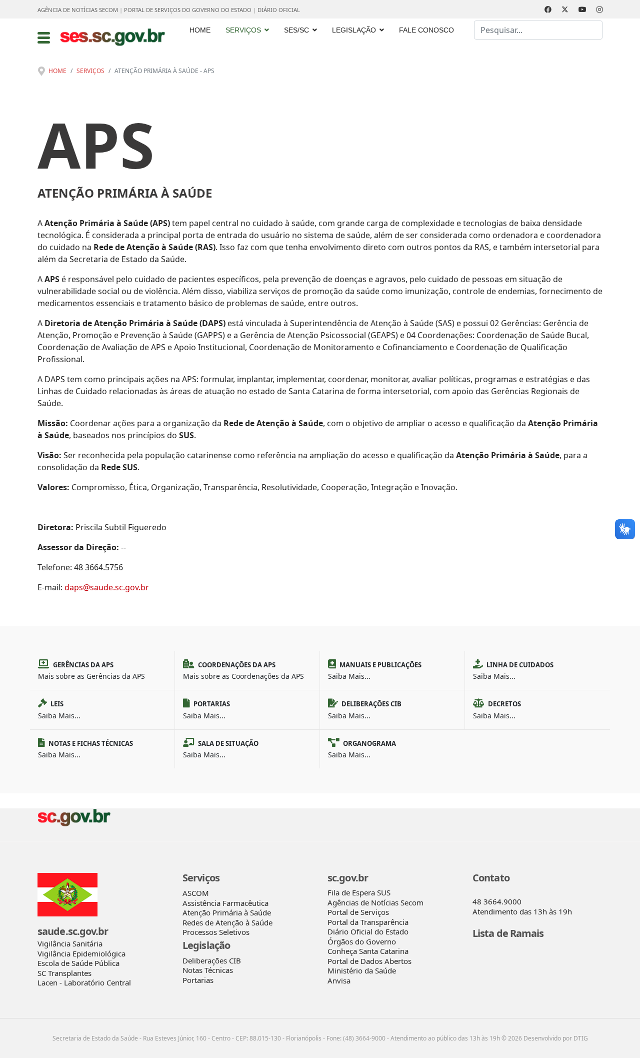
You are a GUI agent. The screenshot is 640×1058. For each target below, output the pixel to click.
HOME (200, 30)
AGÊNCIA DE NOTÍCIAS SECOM (78, 10)
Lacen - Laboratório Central (84, 982)
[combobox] (538, 30)
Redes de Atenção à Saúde (227, 922)
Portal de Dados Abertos (370, 961)
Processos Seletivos (216, 932)
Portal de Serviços (358, 912)
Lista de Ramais (508, 933)
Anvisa (339, 980)
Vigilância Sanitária (70, 943)
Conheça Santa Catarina (368, 951)
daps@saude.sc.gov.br (106, 587)
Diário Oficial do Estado (368, 931)
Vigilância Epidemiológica (82, 953)
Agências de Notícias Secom (376, 902)
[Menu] (44, 38)
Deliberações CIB (211, 960)
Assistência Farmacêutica (225, 903)
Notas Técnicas (207, 970)
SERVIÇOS (243, 30)
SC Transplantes (65, 973)
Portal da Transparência (368, 922)
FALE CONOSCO (426, 30)
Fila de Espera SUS (359, 892)
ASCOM (195, 893)
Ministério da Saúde (362, 970)
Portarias (198, 980)
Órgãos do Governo (362, 941)
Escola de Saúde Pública (79, 963)
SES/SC (296, 30)
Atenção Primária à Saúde (226, 912)
